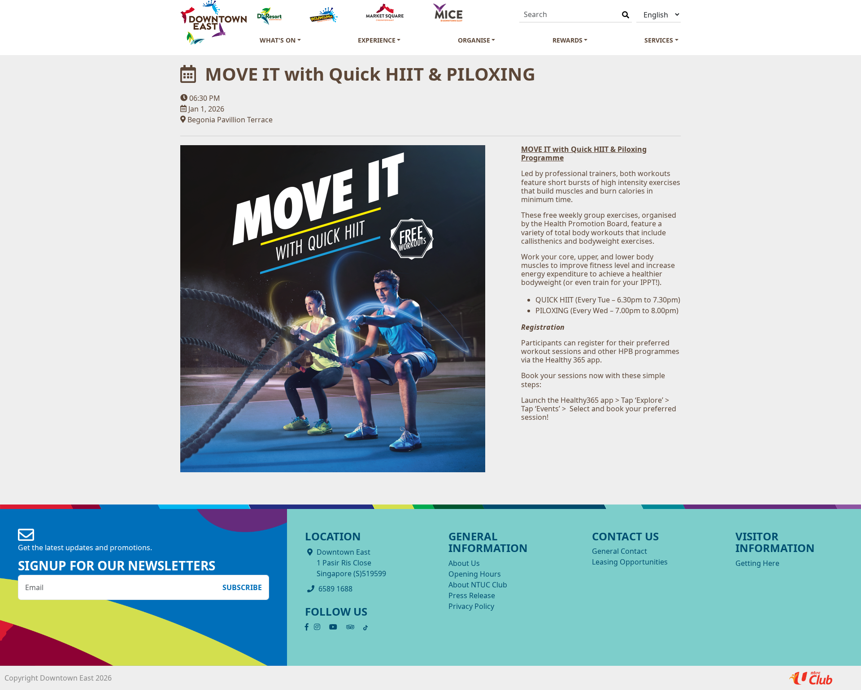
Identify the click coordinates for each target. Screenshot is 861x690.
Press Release (471, 595)
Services (658, 40)
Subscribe (242, 587)
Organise (474, 40)
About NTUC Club (477, 585)
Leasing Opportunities (630, 562)
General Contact (619, 551)
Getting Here (757, 563)
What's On (278, 40)
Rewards (567, 40)
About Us (464, 563)
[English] (658, 14)
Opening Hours (474, 574)
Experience (377, 40)
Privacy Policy (471, 606)
